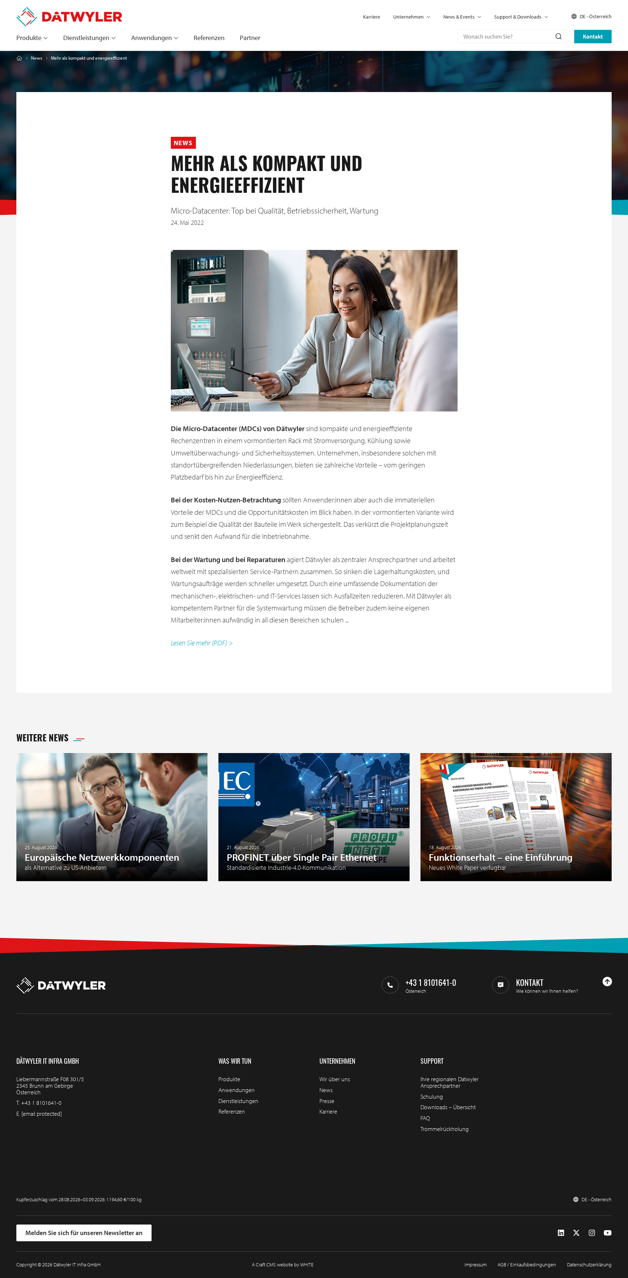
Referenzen (209, 37)
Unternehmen (408, 16)
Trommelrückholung (444, 1128)
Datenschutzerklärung (589, 1264)
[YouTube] (608, 1232)
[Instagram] (592, 1232)
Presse (326, 1100)
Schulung (431, 1096)
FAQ (425, 1118)
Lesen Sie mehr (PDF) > (202, 642)
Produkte (28, 37)
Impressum (475, 1264)
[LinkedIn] (561, 1232)
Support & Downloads (518, 16)
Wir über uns (334, 1079)
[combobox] (512, 36)
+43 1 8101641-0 (41, 1102)
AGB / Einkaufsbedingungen (527, 1264)
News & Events (459, 16)
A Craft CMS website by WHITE (283, 1264)
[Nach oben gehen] (607, 981)
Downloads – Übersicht (448, 1107)
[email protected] (41, 1113)
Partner (250, 37)
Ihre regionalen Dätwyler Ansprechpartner (449, 1082)
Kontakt (593, 36)
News (36, 58)
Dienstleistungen (86, 37)
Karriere (371, 16)
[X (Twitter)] (576, 1232)
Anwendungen (151, 37)
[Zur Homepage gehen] (69, 10)
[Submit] (558, 36)
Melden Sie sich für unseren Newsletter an (83, 1233)
